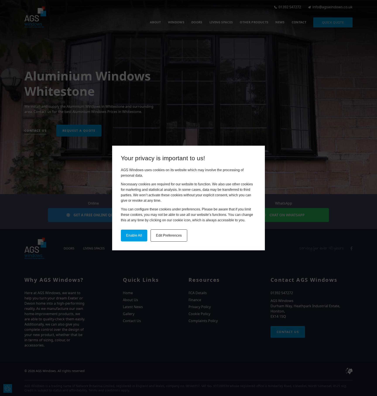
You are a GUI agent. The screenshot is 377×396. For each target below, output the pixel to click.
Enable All (134, 235)
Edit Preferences (169, 235)
